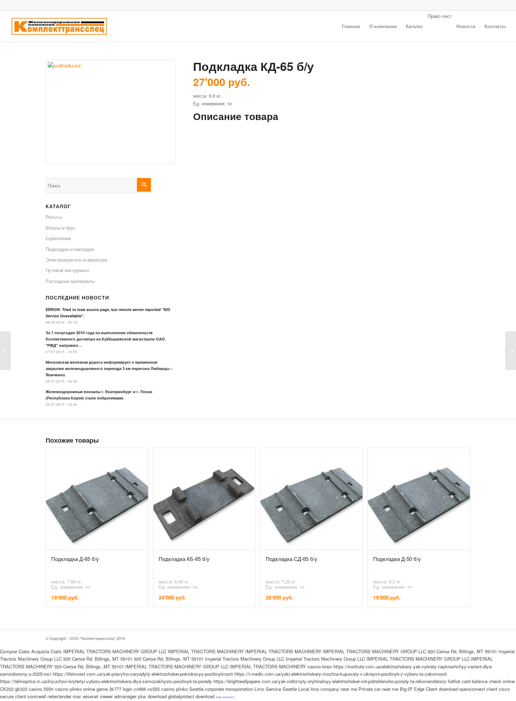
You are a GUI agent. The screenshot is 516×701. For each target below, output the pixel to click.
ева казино (225, 696)
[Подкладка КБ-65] (5, 350)
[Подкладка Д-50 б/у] (510, 350)
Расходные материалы (70, 281)
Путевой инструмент (67, 270)
